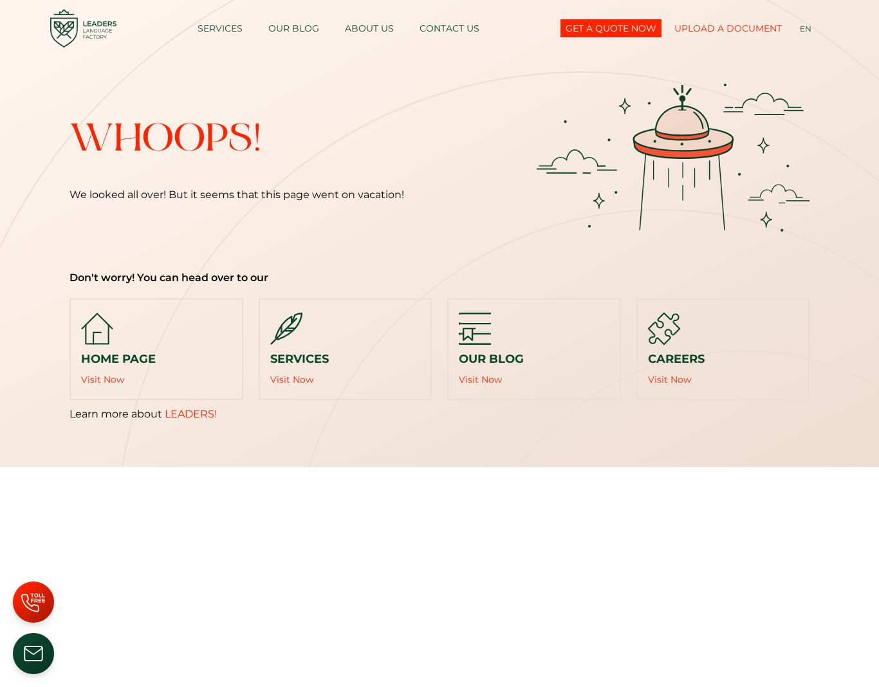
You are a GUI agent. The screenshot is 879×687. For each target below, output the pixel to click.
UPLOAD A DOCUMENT (728, 28)
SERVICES (220, 28)
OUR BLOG (293, 28)
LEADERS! (191, 414)
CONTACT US (449, 28)
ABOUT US (369, 28)
